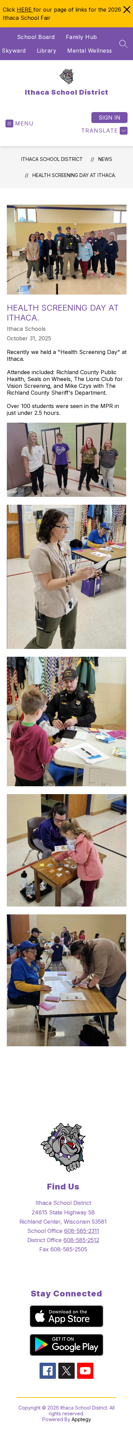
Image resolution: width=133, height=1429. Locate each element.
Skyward (14, 50)
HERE (25, 9)
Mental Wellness (89, 50)
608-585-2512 (81, 1240)
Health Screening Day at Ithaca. (74, 175)
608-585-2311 (81, 1230)
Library (47, 50)
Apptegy (81, 1419)
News (105, 159)
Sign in (109, 117)
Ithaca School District (52, 159)
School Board (36, 36)
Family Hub (81, 36)
